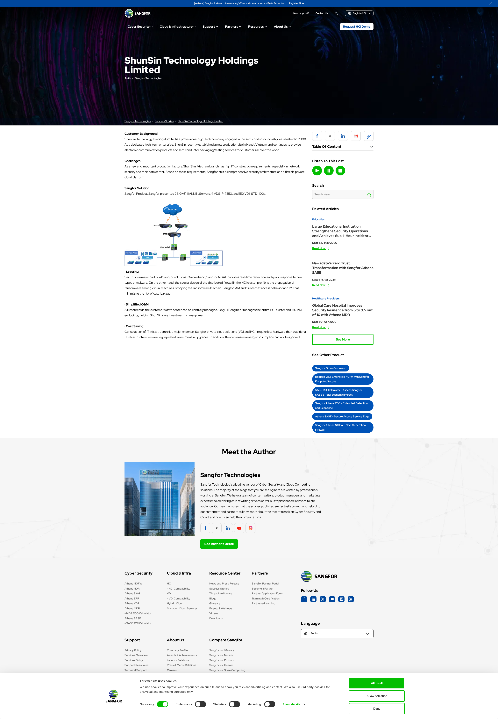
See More (343, 339)
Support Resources (136, 665)
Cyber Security (139, 27)
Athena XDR (131, 603)
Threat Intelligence (220, 593)
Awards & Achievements (182, 655)
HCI (169, 583)
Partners (231, 27)
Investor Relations (178, 660)
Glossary (214, 603)
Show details (291, 704)
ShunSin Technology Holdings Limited (200, 121)
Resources (256, 27)
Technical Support (135, 670)
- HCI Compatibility (178, 588)
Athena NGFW (133, 583)
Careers (172, 670)
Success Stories (164, 121)
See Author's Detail (219, 544)
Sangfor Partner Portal (265, 583)
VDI (169, 593)
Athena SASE (132, 618)
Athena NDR (131, 588)
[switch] (200, 704)
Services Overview (136, 655)
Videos (213, 613)
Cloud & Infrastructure (176, 27)
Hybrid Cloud (175, 603)
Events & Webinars (220, 608)
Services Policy (133, 660)
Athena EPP (131, 598)
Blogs (212, 598)
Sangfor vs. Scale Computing (227, 670)
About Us (281, 27)
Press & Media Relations (181, 665)
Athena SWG (132, 593)
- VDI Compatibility (178, 598)
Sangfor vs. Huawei (221, 665)
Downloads (216, 618)
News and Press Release (224, 583)
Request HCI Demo (356, 27)
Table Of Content (326, 146)
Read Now (319, 248)
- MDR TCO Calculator (137, 613)
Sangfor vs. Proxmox (222, 660)
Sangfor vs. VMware (221, 650)
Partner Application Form (267, 593)
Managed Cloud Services (182, 608)
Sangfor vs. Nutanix (221, 655)
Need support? (301, 13)
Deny (376, 708)
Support (209, 27)
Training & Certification (266, 598)
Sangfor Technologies (148, 78)
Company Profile (177, 650)
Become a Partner (263, 588)
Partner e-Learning (263, 603)
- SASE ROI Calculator (137, 623)
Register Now (296, 3)
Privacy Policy (132, 650)
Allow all (377, 683)
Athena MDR (132, 608)
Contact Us (322, 13)
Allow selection (376, 696)
